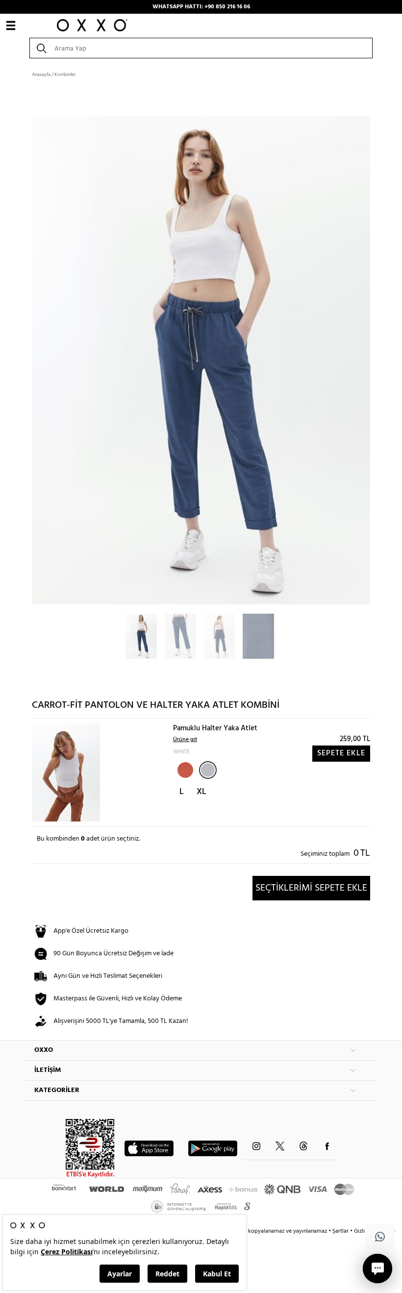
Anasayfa (41, 74)
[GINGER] (184, 769)
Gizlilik (363, 1231)
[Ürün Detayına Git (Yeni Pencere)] (66, 772)
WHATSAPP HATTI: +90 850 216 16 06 (201, 7)
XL (201, 792)
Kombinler (64, 74)
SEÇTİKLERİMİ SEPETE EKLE (311, 888)
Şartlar (341, 1231)
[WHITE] (208, 770)
